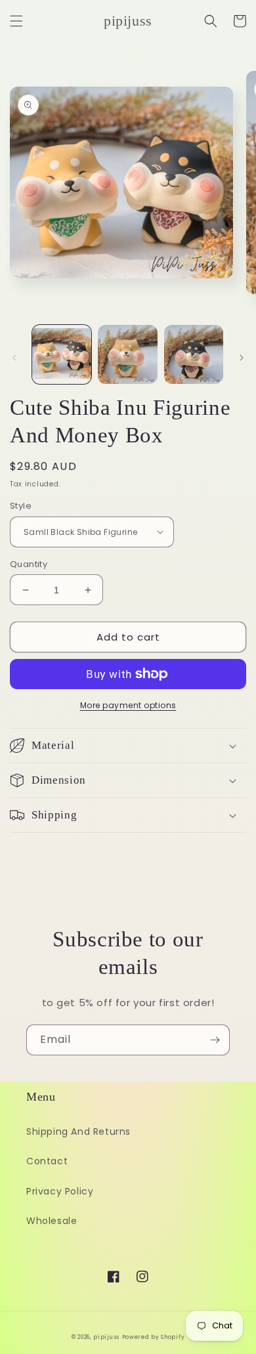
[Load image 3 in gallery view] (193, 354)
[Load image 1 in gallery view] (61, 354)
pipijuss (106, 1337)
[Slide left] (14, 357)
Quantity (28, 564)
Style (21, 505)
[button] (16, 21)
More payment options (128, 705)
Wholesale (51, 1220)
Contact (47, 1161)
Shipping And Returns (78, 1131)
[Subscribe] (214, 1040)
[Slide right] (241, 357)
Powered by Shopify (153, 1337)
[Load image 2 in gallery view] (127, 354)
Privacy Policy (59, 1191)
